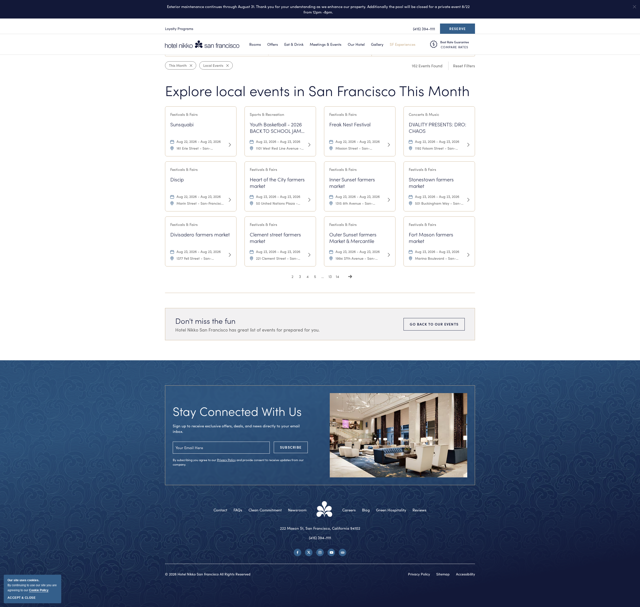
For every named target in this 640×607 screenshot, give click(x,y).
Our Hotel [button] (356, 44)
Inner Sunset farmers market (352, 182)
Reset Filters (464, 65)
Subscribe (291, 447)
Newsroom (297, 509)
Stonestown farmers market (431, 182)
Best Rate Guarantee (454, 42)
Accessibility (465, 574)
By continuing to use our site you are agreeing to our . (32, 585)
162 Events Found (427, 65)
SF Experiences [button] (403, 44)
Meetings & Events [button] (326, 44)
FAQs (238, 509)
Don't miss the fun (205, 321)
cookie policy (38, 590)
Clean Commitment (265, 509)
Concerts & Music (424, 114)
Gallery (377, 44)
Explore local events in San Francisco (317, 90)
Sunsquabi (182, 124)
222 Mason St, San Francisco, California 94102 (320, 528)
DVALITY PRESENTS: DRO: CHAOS (437, 127)
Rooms (255, 44)
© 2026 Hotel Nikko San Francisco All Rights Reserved (207, 574)
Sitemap (443, 574)
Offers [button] (272, 44)
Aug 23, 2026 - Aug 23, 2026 (278, 196)
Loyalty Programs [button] (179, 28)
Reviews (419, 509)
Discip (177, 179)
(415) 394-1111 (320, 537)
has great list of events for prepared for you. (247, 330)
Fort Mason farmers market (431, 237)
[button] (634, 7)
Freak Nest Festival (349, 124)
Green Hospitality (391, 509)
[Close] (189, 65)
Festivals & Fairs (184, 114)
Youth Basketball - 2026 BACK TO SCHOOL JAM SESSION (276, 127)
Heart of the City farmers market (277, 182)
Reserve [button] (458, 30)
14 (337, 276)
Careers (349, 509)
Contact (220, 509)
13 (330, 276)
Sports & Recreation (267, 114)
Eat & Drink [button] (294, 44)
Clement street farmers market (275, 237)
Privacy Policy (226, 460)
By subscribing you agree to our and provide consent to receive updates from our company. (238, 462)
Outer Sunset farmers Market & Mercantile (352, 237)
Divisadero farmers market (200, 234)
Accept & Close (22, 597)
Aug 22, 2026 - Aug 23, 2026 (198, 141)
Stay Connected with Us (237, 411)
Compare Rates (454, 47)
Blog (366, 509)
